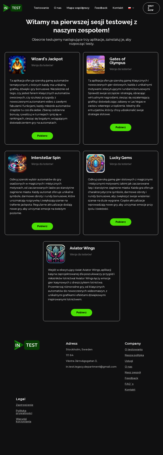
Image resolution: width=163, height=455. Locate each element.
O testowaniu (134, 349)
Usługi (129, 361)
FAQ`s (129, 383)
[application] (132, 8)
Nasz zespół (133, 372)
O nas (57, 7)
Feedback (101, 7)
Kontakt (118, 7)
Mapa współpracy (78, 7)
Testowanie (41, 7)
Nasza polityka (134, 355)
